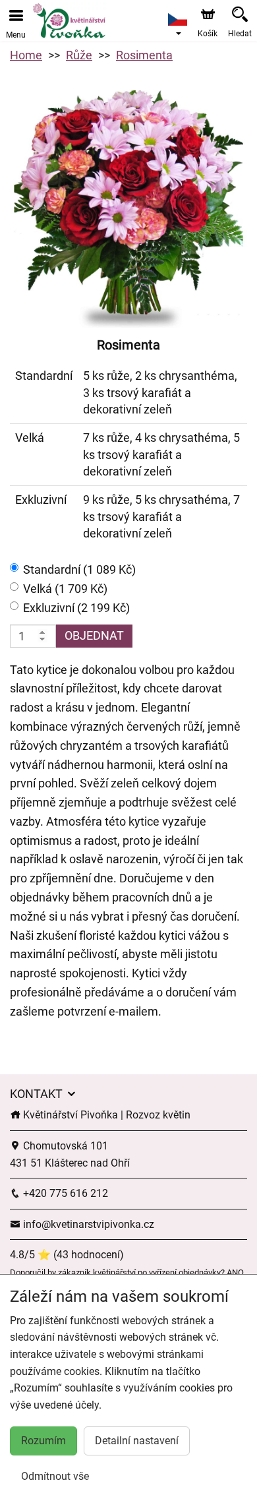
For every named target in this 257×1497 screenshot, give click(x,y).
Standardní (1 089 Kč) (79, 569)
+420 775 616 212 (64, 1193)
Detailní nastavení (137, 1440)
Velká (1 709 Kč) (65, 589)
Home (26, 55)
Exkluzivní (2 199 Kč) (76, 608)
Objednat (94, 635)
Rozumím (43, 1440)
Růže (79, 55)
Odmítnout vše (55, 1476)
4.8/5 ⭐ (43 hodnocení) (67, 1254)
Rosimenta (144, 55)
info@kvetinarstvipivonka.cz (87, 1224)
